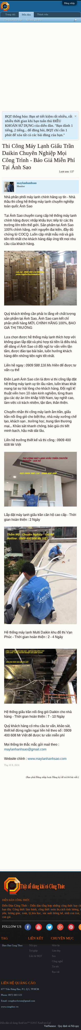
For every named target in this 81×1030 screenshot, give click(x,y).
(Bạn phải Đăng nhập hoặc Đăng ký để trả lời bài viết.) (52, 777)
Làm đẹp (56, 950)
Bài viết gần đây (34, 20)
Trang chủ (10, 14)
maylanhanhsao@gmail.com (25, 749)
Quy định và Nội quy (68, 1026)
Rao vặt (55, 971)
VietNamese (50, 1026)
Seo (54, 956)
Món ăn (56, 945)
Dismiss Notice (75, 116)
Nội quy (33, 945)
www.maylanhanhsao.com (47, 758)
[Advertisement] (40, 69)
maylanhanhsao (27, 183)
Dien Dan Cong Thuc (12, 945)
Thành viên (42, 14)
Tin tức (55, 966)
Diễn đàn (26, 14)
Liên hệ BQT (35, 956)
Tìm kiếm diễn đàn (13, 20)
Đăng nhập (69, 3)
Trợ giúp (33, 950)
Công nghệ (57, 961)
